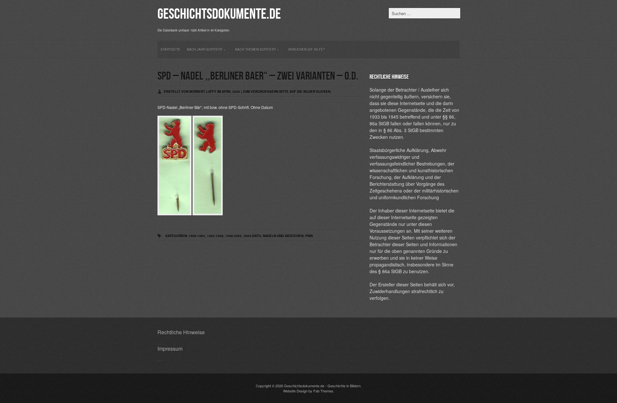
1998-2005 (233, 236)
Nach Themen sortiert (257, 49)
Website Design (295, 390)
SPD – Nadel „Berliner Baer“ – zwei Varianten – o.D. (257, 76)
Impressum (170, 348)
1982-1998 (215, 236)
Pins (309, 236)
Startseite (171, 49)
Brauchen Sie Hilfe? (307, 49)
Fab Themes (323, 390)
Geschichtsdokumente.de (219, 14)
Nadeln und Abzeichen (283, 236)
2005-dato (252, 236)
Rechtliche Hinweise (181, 332)
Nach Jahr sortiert (206, 49)
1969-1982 (197, 236)
